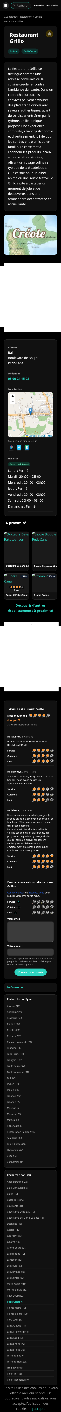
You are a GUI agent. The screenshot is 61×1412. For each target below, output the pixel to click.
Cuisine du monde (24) (19, 1042)
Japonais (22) (14, 1095)
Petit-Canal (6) (15, 1301)
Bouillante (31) (15, 1205)
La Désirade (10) (16, 1253)
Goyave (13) (13, 1241)
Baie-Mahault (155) (17, 1187)
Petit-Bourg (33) (15, 1295)
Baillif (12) (12, 1193)
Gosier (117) (13, 1229)
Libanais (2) (13, 1101)
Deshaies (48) (14, 1223)
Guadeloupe (11, 16)
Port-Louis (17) (15, 1319)
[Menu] (6, 5)
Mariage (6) (13, 1108)
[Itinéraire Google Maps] (11, 447)
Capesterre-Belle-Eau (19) (21, 1211)
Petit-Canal (29, 51)
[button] (30, 411)
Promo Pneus (41, 595)
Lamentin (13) (14, 1259)
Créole (38, 16)
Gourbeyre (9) (14, 1235)
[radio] (34, 902)
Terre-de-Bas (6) (15, 1355)
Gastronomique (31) (18, 1072)
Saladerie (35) (14, 1137)
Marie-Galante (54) (17, 1283)
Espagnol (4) (13, 1047)
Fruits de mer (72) (16, 1066)
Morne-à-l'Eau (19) (17, 1289)
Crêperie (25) (14, 1036)
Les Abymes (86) (16, 1271)
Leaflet (31, 435)
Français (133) (14, 1059)
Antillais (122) (14, 1011)
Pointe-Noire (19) (16, 1307)
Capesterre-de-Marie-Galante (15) (25, 1217)
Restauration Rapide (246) (21, 1131)
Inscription (52, 5)
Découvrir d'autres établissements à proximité (30, 608)
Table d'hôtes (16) (16, 1143)
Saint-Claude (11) (16, 1325)
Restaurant (26, 16)
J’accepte (38, 1408)
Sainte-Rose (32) (16, 1349)
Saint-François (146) (17, 1331)
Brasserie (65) (14, 1017)
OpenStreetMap (45, 435)
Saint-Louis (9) (15, 1337)
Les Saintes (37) (15, 1277)
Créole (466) (13, 1030)
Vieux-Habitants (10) (18, 1379)
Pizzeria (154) (14, 1125)
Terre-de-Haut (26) (17, 1361)
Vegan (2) (12, 1155)
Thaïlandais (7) (15, 1150)
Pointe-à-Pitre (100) (17, 1313)
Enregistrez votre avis (30, 972)
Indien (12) (13, 1083)
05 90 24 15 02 (18, 378)
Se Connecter (15, 987)
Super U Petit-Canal (16, 595)
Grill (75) (11, 1078)
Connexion (38, 5)
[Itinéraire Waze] (19, 447)
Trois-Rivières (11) (16, 1367)
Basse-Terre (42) (15, 1199)
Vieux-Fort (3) (14, 1373)
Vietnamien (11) (15, 1161)
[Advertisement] (30, 296)
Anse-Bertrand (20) (17, 1181)
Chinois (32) (13, 1024)
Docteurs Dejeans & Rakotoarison (24, 565)
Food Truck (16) (15, 1053)
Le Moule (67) (14, 1265)
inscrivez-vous (36, 892)
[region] (30, 414)
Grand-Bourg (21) (16, 1247)
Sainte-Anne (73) (16, 1343)
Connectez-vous (16, 892)
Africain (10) (13, 1006)
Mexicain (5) (13, 1119)
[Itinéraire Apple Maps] (27, 447)
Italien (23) (13, 1089)
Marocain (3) (14, 1114)
